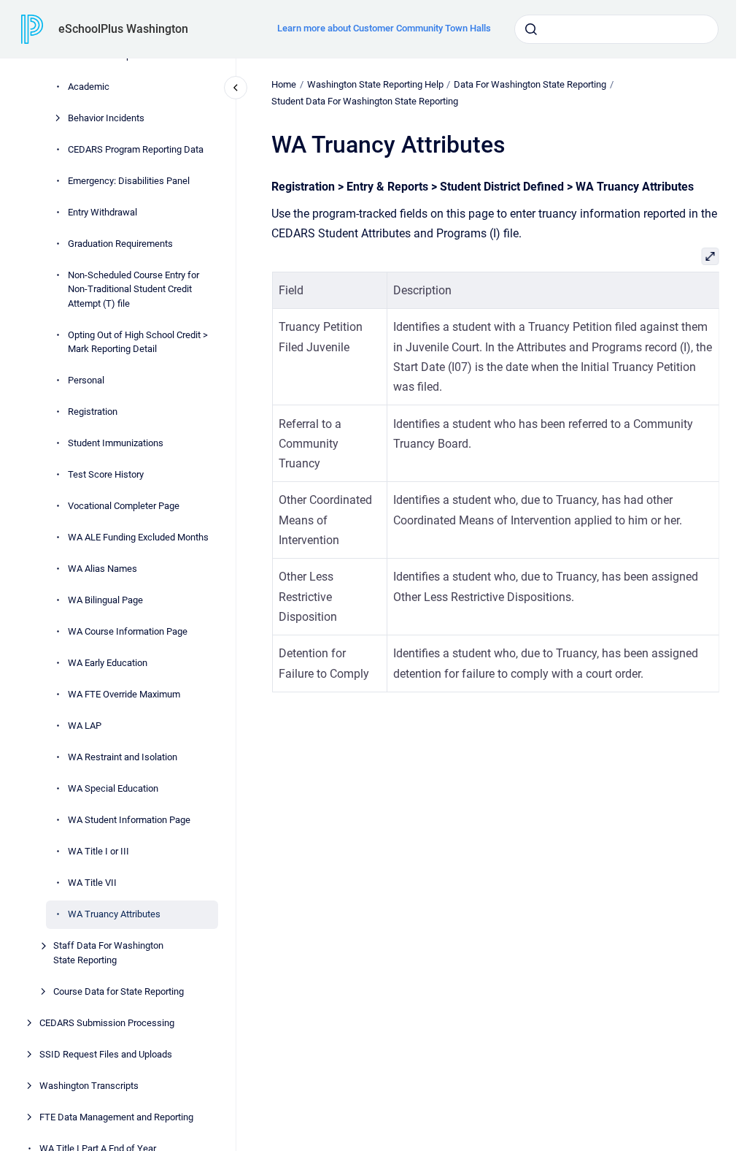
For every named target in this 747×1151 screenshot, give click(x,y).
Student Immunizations (115, 442)
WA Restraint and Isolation (122, 757)
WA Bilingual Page (105, 599)
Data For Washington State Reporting (530, 84)
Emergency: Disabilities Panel (129, 180)
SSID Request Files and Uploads (105, 1054)
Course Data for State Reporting (118, 991)
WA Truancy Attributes (114, 914)
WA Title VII (92, 882)
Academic (88, 86)
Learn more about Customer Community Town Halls (384, 28)
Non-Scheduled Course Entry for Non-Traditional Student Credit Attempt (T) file (133, 289)
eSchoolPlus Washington (123, 29)
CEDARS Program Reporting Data (136, 149)
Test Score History (106, 474)
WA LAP (84, 725)
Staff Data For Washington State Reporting (108, 952)
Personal (86, 380)
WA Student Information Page (129, 819)
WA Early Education (107, 662)
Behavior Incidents (106, 117)
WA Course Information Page (127, 631)
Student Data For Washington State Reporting (364, 101)
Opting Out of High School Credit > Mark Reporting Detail (138, 342)
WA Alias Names (102, 568)
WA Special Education (113, 788)
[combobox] (616, 29)
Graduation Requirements (120, 243)
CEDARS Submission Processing (106, 1022)
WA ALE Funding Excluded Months (138, 537)
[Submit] (531, 29)
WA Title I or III (98, 851)
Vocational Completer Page (123, 505)
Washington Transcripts (89, 1085)
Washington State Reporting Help (375, 84)
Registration (92, 411)
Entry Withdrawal (102, 212)
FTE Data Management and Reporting (116, 1117)
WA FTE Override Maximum (124, 694)
